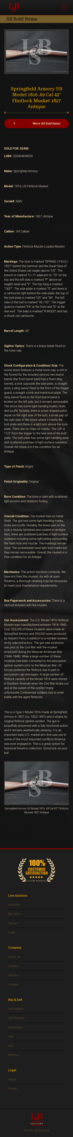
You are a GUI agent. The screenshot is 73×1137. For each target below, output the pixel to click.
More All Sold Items (46, 123)
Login (11, 932)
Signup (12, 923)
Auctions (14, 904)
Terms (12, 1079)
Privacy (13, 1088)
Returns (13, 1055)
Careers (13, 966)
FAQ (11, 1046)
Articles (13, 975)
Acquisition (15, 1027)
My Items (14, 914)
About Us (14, 957)
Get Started (15, 1009)
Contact (13, 984)
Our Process (16, 1018)
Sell (10, 1036)
